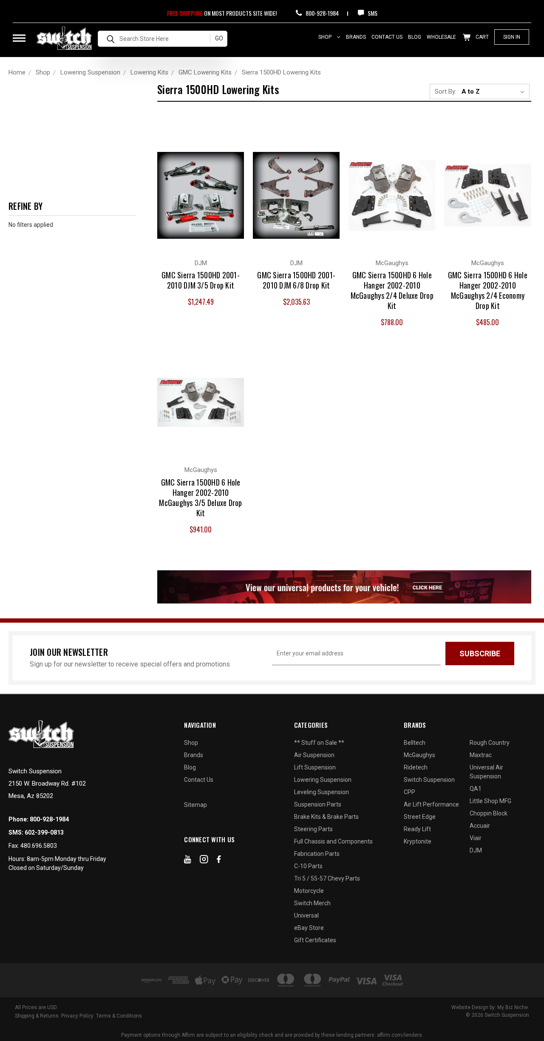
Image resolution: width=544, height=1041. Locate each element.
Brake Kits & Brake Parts (326, 816)
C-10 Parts (308, 866)
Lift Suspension (315, 767)
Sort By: (445, 91)
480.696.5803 (38, 845)
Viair (476, 838)
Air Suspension (314, 755)
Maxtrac (481, 755)
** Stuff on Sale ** (319, 742)
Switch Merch (312, 903)
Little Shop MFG (490, 801)
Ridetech (416, 767)
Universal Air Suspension (486, 772)
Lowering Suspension (322, 779)
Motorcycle (309, 890)
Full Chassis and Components (333, 841)
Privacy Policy (77, 1016)
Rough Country (490, 742)
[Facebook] (219, 861)
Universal (306, 915)
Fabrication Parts (317, 853)
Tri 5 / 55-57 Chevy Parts (327, 878)
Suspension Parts (317, 804)
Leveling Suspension (321, 792)
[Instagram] (204, 861)
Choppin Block (488, 813)
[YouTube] (187, 861)
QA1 (476, 788)
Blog (414, 37)
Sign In (511, 37)
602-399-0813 (44, 832)
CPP (409, 792)
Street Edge (420, 816)
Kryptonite (417, 841)
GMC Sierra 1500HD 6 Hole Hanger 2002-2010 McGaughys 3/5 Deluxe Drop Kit (200, 497)
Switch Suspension (429, 779)
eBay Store (309, 927)
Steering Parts (313, 829)
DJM (476, 850)
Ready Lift (417, 829)
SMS (371, 13)
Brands (356, 37)
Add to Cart (201, 203)
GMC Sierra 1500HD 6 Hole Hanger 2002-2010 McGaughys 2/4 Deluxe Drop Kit (392, 290)
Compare (195, 186)
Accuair (480, 825)
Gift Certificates (315, 940)
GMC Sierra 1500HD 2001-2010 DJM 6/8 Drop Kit (296, 280)
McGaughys (419, 755)
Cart (481, 37)
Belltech (414, 742)
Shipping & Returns (37, 1016)
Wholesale (441, 37)
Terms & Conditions (119, 1016)
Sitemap (195, 804)
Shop (325, 37)
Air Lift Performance (431, 804)
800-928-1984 (321, 13)
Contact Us (386, 37)
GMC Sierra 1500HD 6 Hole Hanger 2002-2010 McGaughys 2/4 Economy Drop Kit (487, 290)
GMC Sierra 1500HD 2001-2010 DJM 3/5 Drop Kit (201, 280)
